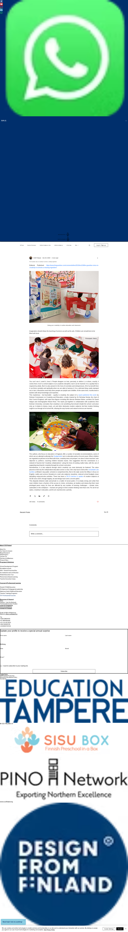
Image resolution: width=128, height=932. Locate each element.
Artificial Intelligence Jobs (45, 245)
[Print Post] (48, 496)
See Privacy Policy (49, 930)
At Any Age (69, 245)
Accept (120, 929)
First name (3, 635)
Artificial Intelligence (58, 245)
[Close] (126, 929)
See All (106, 512)
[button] (89, 245)
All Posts (22, 245)
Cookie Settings (109, 929)
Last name (68, 635)
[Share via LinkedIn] (39, 496)
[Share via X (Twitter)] (35, 496)
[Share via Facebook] (30, 496)
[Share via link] (44, 496)
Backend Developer (31, 245)
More (76, 245)
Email (2, 657)
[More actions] (97, 258)
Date (1, 648)
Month (67, 648)
